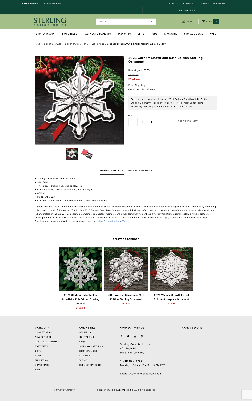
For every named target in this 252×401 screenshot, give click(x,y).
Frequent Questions (213, 3)
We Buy (83, 360)
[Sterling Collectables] (50, 21)
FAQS (82, 341)
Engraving (170, 34)
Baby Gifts (124, 34)
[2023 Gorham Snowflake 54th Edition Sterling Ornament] (79, 101)
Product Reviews (140, 170)
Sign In (190, 21)
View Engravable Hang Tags (113, 221)
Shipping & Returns (91, 346)
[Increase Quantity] (151, 122)
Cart (211, 21)
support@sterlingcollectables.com (141, 373)
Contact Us (190, 3)
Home (154, 34)
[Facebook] (122, 337)
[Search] (151, 21)
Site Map (84, 355)
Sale (213, 34)
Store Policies (88, 351)
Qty (130, 115)
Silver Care (42, 365)
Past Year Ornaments (97, 34)
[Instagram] (136, 337)
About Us (173, 3)
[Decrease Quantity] (133, 122)
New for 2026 (69, 34)
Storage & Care (193, 34)
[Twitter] (129, 337)
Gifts (141, 34)
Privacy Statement (64, 390)
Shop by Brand (45, 34)
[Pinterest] (143, 337)
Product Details (112, 170)
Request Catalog (90, 365)
